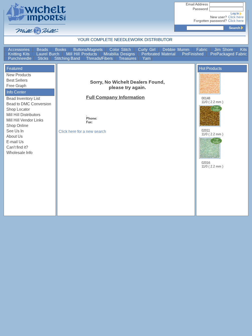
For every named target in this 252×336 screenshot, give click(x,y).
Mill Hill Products (82, 54)
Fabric (202, 49)
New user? (218, 17)
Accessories (20, 49)
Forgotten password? (210, 21)
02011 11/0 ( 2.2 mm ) (212, 132)
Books (61, 49)
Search (234, 28)
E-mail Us (15, 142)
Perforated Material (159, 54)
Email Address (197, 4)
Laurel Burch (48, 54)
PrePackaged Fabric (228, 54)
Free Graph (16, 86)
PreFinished (193, 54)
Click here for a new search (82, 131)
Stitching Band (67, 58)
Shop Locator (18, 109)
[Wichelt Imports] (36, 18)
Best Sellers (17, 80)
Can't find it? (17, 147)
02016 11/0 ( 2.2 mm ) (212, 164)
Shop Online (17, 125)
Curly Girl (148, 49)
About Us (14, 136)
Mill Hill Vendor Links (24, 120)
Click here (236, 17)
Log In (235, 13)
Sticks (43, 58)
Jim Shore (224, 49)
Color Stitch (121, 49)
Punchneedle (20, 58)
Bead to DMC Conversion (28, 104)
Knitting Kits (19, 54)
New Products (18, 75)
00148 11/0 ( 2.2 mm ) (212, 100)
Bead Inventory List (23, 98)
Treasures (128, 58)
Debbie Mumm (177, 49)
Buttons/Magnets (89, 49)
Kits (243, 49)
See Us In (15, 131)
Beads (43, 49)
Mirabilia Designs (120, 54)
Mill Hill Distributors (23, 115)
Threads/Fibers (100, 58)
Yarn (146, 58)
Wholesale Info (19, 153)
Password (200, 9)
